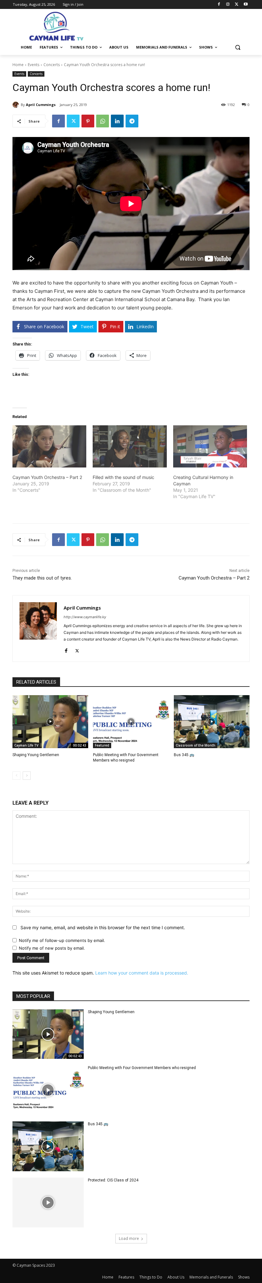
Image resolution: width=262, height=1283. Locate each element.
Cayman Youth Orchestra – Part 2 (47, 477)
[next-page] (27, 775)
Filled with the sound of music (123, 477)
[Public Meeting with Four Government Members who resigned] (131, 721)
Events (33, 64)
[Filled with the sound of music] (129, 446)
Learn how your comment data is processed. (141, 973)
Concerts (51, 64)
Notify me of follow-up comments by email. (62, 940)
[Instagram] (228, 4)
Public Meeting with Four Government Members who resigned (142, 1068)
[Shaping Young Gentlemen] (50, 721)
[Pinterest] (87, 121)
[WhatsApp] (102, 121)
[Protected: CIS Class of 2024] (48, 1202)
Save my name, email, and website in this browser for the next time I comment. (102, 927)
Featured (102, 745)
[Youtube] (245, 4)
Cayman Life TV (26, 745)
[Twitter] (236, 4)
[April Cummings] (16, 105)
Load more (129, 1238)
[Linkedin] (117, 121)
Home (18, 64)
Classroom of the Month (195, 745)
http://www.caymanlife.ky (85, 617)
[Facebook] (219, 4)
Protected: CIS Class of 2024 (113, 1180)
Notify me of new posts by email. (52, 948)
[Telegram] (132, 121)
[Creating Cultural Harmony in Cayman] (210, 446)
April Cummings (41, 104)
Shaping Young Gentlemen (35, 755)
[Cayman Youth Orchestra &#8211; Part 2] (49, 446)
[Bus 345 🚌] (212, 721)
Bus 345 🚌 (184, 755)
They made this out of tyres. (42, 578)
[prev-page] (16, 775)
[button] (237, 47)
